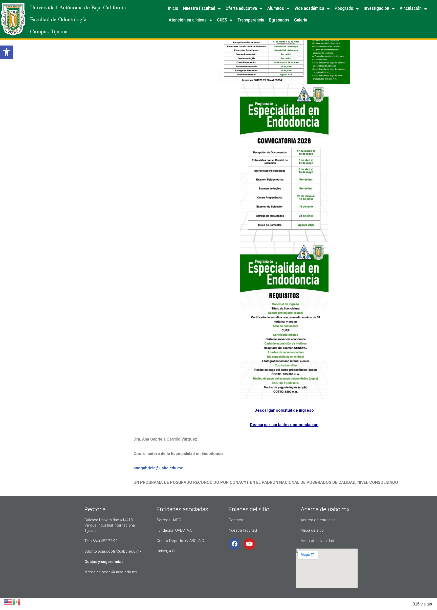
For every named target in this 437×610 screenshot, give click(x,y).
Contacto (237, 520)
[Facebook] (234, 544)
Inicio (173, 8)
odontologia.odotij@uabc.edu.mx (112, 551)
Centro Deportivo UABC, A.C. (181, 540)
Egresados (279, 20)
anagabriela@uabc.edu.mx (158, 468)
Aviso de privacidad (317, 540)
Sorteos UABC (169, 520)
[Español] (16, 602)
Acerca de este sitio (318, 520)
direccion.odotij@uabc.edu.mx (110, 572)
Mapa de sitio (312, 530)
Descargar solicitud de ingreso (284, 410)
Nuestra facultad (243, 530)
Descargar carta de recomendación (284, 424)
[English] (8, 602)
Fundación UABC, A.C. (175, 530)
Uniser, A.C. (166, 551)
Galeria (300, 20)
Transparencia (250, 20)
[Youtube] (249, 544)
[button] (6, 52)
